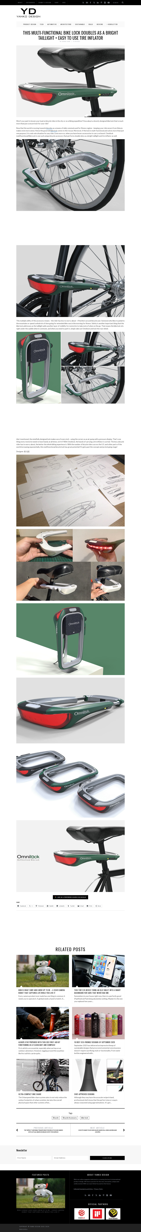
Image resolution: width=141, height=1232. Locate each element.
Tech (42, 24)
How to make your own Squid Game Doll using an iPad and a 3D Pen (97, 1129)
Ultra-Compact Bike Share (29, 1094)
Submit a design (45, 2)
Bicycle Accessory (70, 1118)
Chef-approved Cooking (84, 1094)
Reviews (100, 24)
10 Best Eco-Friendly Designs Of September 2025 (94, 1042)
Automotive (52, 24)
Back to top (22, 1229)
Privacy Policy (98, 1189)
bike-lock (84, 1118)
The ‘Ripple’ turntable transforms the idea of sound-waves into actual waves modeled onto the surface (43, 1129)
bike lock (54, 131)
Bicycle (56, 1118)
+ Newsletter (112, 24)
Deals (91, 24)
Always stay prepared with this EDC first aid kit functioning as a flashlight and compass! (39, 1043)
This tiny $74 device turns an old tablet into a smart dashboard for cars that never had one (97, 991)
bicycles (49, 128)
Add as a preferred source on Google (71, 897)
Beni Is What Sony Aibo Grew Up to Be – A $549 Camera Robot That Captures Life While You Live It (41, 991)
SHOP (57, 2)
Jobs (64, 2)
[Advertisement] (87, 13)
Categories (30, 2)
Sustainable (80, 24)
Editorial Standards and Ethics (83, 1189)
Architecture (65, 24)
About (20, 2)
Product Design (29, 24)
